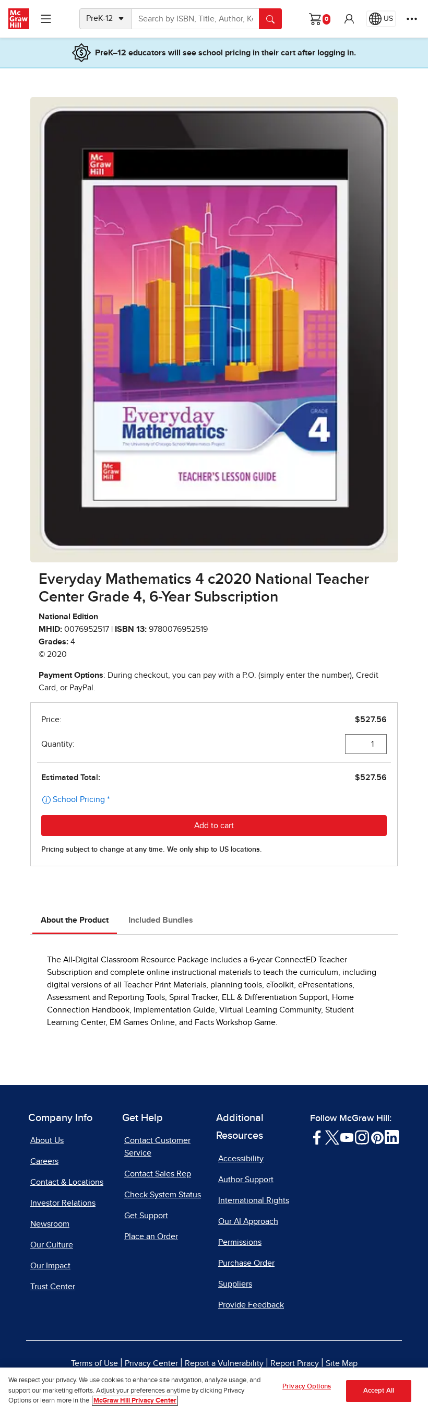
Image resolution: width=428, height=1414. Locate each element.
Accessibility (241, 1158)
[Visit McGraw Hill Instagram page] (362, 1137)
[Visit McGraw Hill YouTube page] (347, 1137)
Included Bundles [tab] (160, 920)
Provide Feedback (251, 1305)
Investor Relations (63, 1203)
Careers (44, 1161)
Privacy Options (306, 1386)
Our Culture (51, 1245)
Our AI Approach (248, 1221)
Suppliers (235, 1284)
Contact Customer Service (157, 1146)
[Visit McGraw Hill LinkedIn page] (392, 1137)
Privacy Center (151, 1363)
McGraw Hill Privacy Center (134, 1400)
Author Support (246, 1179)
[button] (349, 18)
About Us (47, 1140)
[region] (214, 1391)
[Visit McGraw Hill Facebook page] (317, 1137)
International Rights (253, 1200)
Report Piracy (294, 1363)
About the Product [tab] (75, 920)
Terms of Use (94, 1363)
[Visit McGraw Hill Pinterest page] (377, 1137)
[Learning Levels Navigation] (46, 18)
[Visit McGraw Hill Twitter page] (332, 1137)
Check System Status (162, 1195)
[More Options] (412, 18)
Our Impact (50, 1266)
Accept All (378, 1390)
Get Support (146, 1215)
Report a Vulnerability (224, 1363)
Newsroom (49, 1224)
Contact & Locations (66, 1182)
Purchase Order (246, 1263)
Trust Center (52, 1286)
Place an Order (151, 1236)
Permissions (239, 1242)
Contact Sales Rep (157, 1174)
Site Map (342, 1363)
